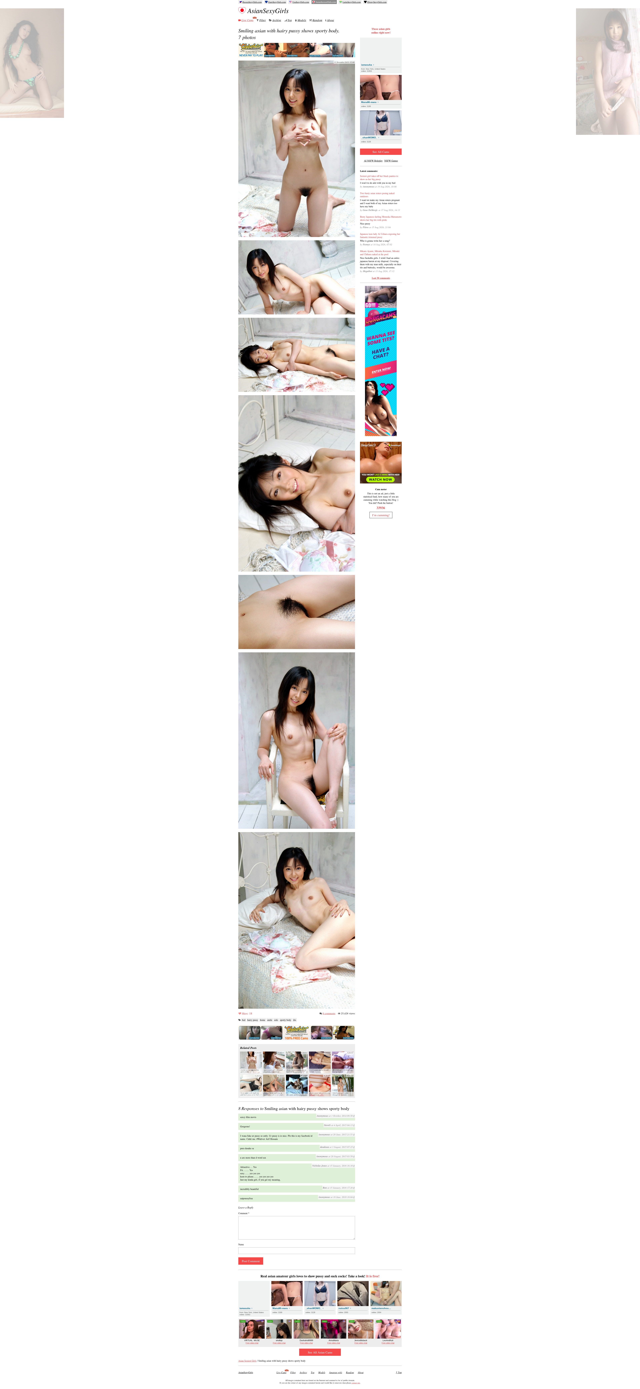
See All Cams (380, 152)
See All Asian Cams (320, 1352)
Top (290, 20)
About (330, 20)
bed (243, 1020)
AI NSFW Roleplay (373, 160)
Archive (276, 20)
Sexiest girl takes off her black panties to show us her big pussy (379, 177)
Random (317, 20)
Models (302, 20)
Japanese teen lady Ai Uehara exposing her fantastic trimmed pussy (380, 235)
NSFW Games (391, 160)
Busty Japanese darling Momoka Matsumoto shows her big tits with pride (381, 218)
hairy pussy (252, 1020)
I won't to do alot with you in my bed (377, 182)
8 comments (329, 1013)
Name (241, 1244)
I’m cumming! (381, 515)
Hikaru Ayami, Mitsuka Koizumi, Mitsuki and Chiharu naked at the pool (380, 252)
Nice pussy (365, 223)
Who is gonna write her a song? (375, 240)
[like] (239, 1013)
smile (269, 1020)
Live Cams (248, 20)
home (262, 1020)
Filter (262, 20)
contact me (356, 1382)
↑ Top (399, 1372)
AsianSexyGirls (268, 10)
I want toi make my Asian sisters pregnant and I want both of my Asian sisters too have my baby (380, 203)
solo (276, 1020)
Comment (243, 1213)
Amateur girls (335, 1372)
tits (294, 1020)
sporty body (285, 1020)
